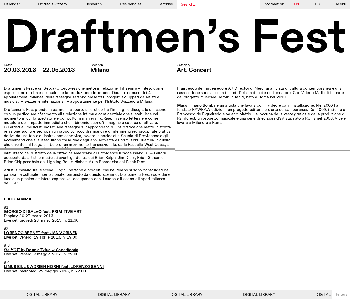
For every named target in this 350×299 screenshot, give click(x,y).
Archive (166, 4)
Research (93, 4)
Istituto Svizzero (52, 4)
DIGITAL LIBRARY (40, 294)
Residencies (131, 4)
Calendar (12, 4)
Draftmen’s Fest (175, 38)
